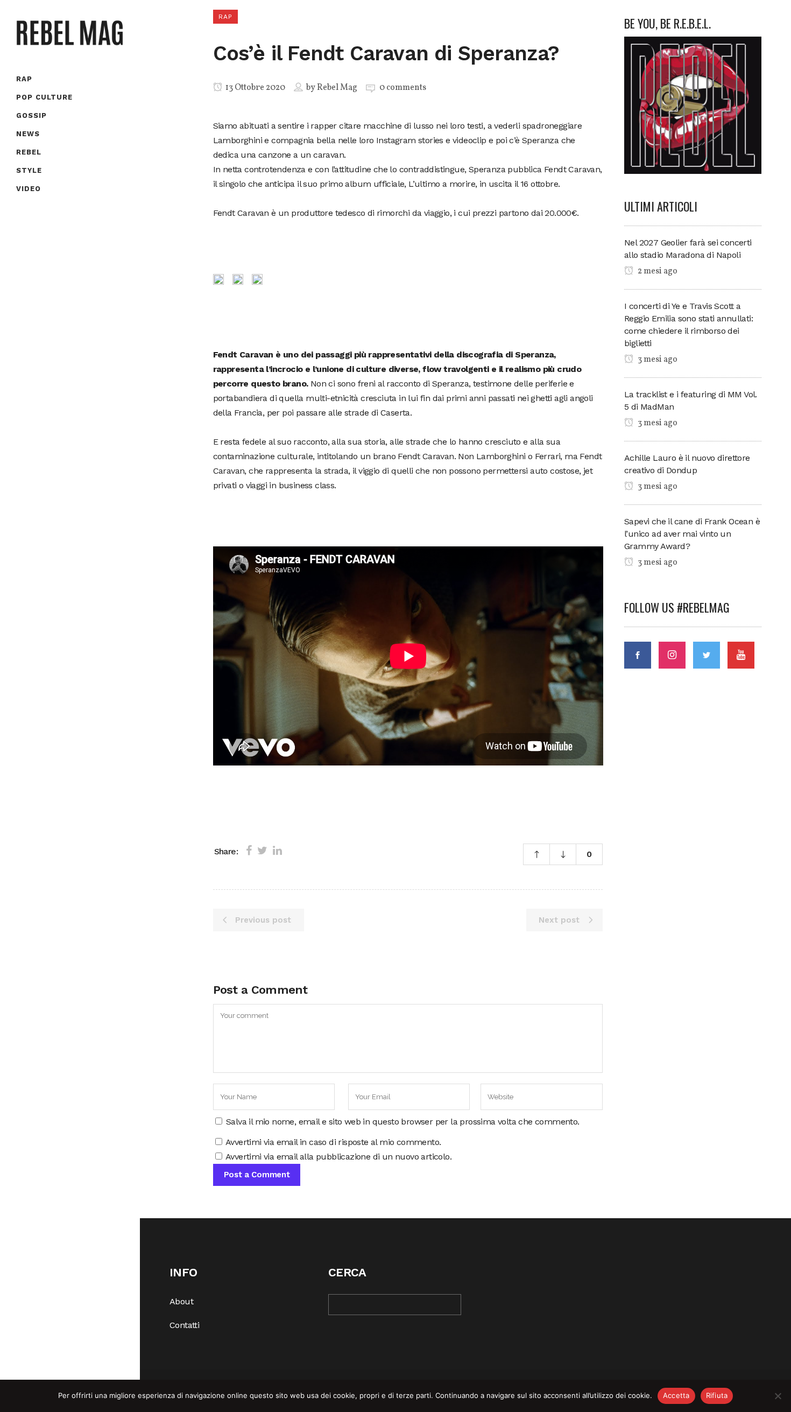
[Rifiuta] (777, 1395)
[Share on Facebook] (249, 850)
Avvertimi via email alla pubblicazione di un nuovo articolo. (338, 1156)
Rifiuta (717, 1395)
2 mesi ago (656, 271)
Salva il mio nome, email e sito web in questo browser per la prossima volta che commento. (403, 1121)
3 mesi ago (656, 360)
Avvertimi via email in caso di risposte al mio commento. (333, 1142)
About (181, 1301)
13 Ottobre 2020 (254, 88)
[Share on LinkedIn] (277, 850)
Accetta (676, 1395)
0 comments (402, 88)
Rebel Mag (337, 88)
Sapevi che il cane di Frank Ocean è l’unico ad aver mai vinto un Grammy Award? (692, 533)
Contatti (184, 1325)
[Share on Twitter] (262, 850)
